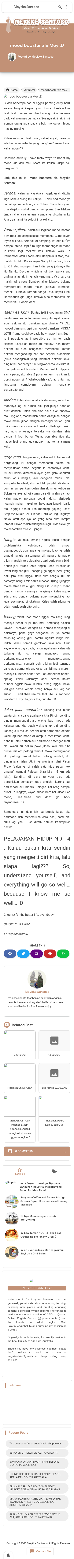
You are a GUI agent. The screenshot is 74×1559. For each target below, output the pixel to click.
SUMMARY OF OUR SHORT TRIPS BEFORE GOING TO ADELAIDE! (34, 1463)
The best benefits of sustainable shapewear (35, 1443)
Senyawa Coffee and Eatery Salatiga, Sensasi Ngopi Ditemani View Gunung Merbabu (43, 1201)
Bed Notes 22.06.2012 (54, 1087)
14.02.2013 (54, 1055)
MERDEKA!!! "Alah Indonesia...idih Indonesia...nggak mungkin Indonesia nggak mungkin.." (20, 1129)
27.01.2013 (19, 1055)
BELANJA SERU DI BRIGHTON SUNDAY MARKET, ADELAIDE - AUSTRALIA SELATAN (34, 1488)
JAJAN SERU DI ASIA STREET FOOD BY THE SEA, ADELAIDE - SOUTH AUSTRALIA (34, 1516)
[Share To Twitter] (23, 954)
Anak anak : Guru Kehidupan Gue (54, 1122)
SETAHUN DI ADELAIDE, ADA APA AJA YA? (33, 1452)
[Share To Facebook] (10, 954)
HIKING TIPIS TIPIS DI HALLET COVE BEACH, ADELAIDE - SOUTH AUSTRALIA (35, 1476)
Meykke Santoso (37, 992)
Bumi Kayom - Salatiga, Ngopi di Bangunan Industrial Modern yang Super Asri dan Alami (41, 1186)
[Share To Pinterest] (50, 954)
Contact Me (40, 1551)
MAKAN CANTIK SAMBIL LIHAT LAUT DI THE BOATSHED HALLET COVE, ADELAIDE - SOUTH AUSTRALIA (35, 1502)
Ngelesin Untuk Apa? (19, 1087)
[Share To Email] (36, 954)
